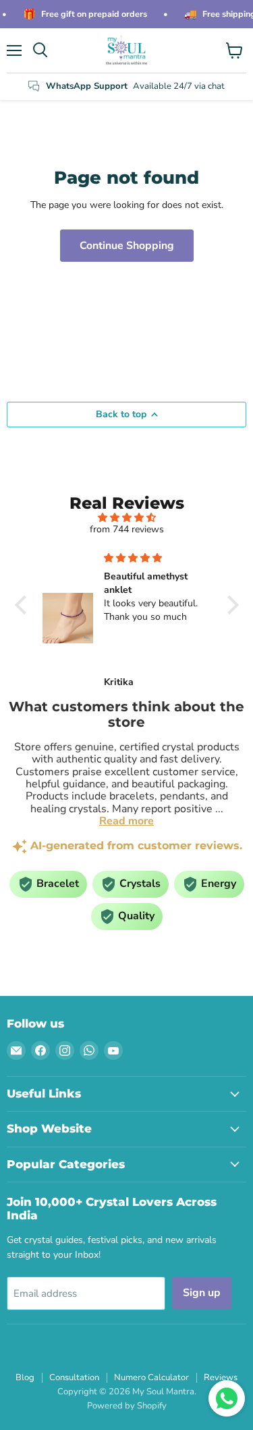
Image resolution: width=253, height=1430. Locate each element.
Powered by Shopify (127, 1406)
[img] (126, 518)
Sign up (202, 1292)
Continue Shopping (127, 245)
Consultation (74, 1377)
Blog (25, 1377)
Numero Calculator (151, 1377)
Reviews (220, 1377)
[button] (23, 605)
